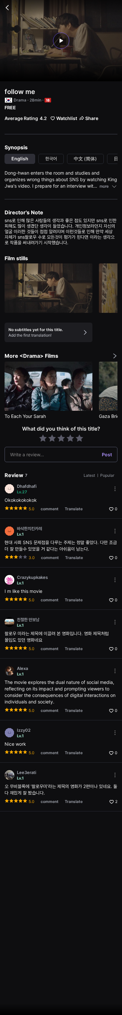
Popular (107, 475)
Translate (74, 508)
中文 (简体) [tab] (85, 158)
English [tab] (19, 158)
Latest (90, 475)
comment (50, 508)
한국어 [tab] (51, 158)
